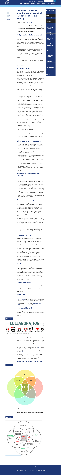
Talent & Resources (50, 67)
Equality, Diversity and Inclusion (51, 35)
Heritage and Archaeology (49, 42)
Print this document (31, 22)
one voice (8, 26)
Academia (53, 3)
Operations (49, 50)
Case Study (8, 19)
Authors (43, 3)
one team (13, 24)
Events (48, 3)
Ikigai (28, 300)
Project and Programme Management (49, 60)
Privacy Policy (34, 470)
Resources (33, 3)
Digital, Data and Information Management (50, 28)
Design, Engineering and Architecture (50, 24)
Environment (49, 32)
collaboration (9, 24)
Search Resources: (40, 1)
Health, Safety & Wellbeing (50, 39)
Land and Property (50, 45)
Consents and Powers (50, 17)
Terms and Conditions (28, 470)
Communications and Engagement (51, 21)
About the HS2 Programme (33, 1)
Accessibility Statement (41, 470)
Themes (38, 3)
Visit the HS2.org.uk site (19, 470)
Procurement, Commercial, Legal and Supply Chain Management (50, 54)
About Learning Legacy (24, 3)
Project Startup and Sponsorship (50, 64)
